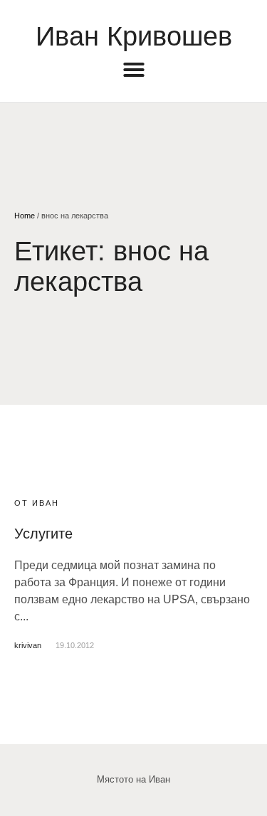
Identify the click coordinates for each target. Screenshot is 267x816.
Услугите (43, 533)
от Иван (36, 503)
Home (24, 215)
